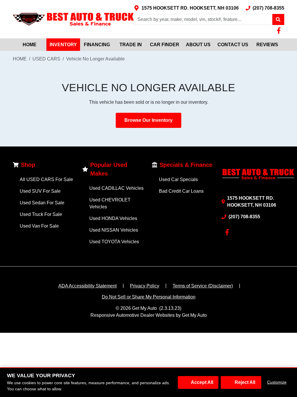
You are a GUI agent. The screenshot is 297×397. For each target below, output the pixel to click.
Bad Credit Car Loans (181, 191)
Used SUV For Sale (40, 191)
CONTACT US (233, 44)
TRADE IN (130, 44)
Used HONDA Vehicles (113, 218)
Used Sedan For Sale (42, 202)
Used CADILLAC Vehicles (116, 188)
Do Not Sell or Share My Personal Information (148, 296)
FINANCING (97, 44)
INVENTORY (63, 44)
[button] (278, 19)
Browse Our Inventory (148, 120)
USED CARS (46, 58)
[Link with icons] (280, 30)
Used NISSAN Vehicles (113, 230)
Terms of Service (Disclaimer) (203, 285)
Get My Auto (144, 308)
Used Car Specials (178, 179)
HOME (30, 44)
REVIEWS (267, 44)
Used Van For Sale (39, 225)
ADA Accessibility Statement (87, 285)
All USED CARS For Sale (46, 179)
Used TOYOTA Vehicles (114, 241)
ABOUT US (198, 44)
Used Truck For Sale (41, 214)
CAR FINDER (164, 44)
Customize (277, 382)
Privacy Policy (144, 285)
